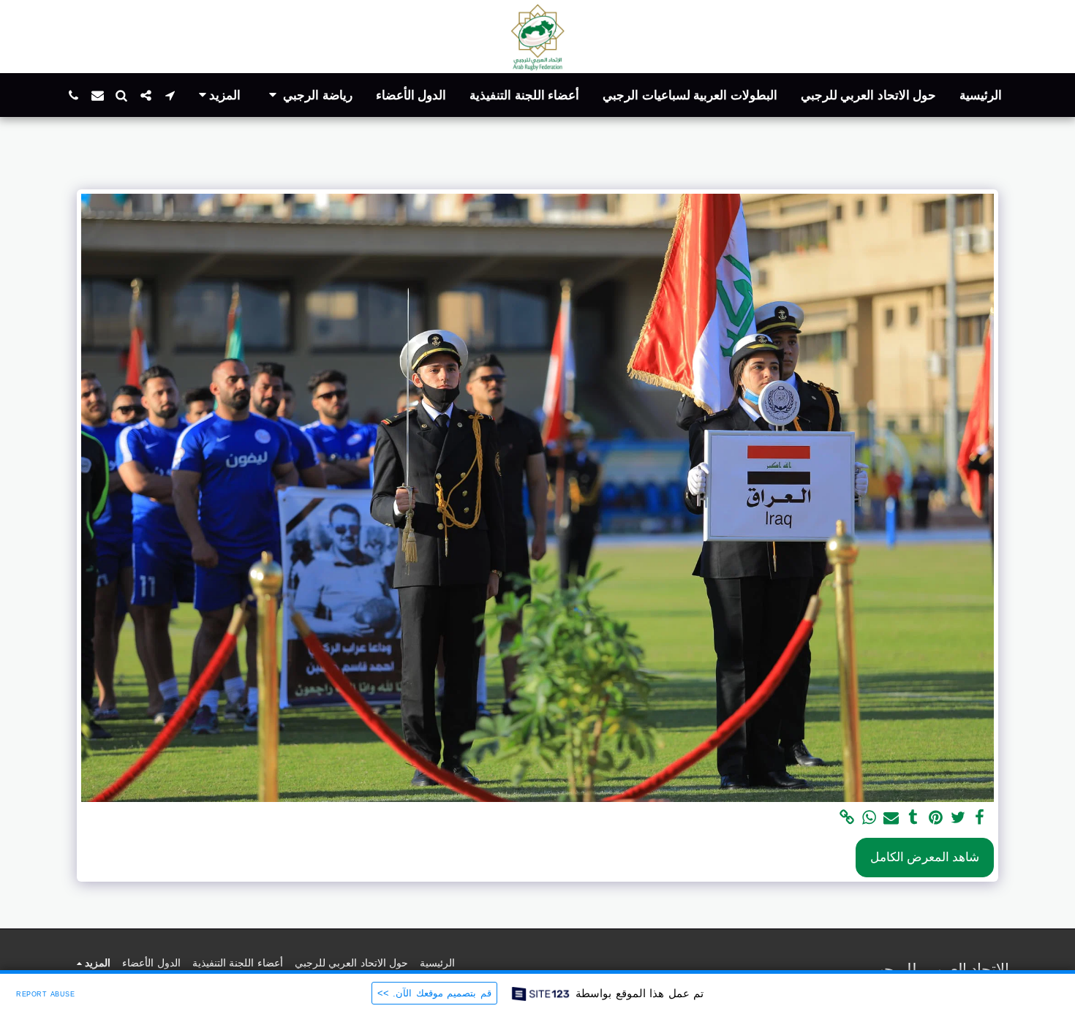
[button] (308, 95)
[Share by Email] (891, 818)
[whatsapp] (869, 818)
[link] (847, 818)
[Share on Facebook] (980, 818)
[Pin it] (935, 818)
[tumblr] (913, 818)
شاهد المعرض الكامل (924, 857)
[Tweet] (958, 818)
